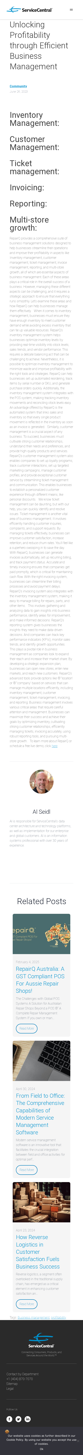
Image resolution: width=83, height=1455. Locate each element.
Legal (9, 1389)
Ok (41, 1449)
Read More (27, 1028)
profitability (58, 1317)
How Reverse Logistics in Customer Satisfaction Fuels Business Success (38, 1252)
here (54, 746)
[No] (78, 1441)
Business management (34, 1317)
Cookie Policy (14, 1439)
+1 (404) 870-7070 (19, 1379)
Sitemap (12, 1384)
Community (18, 86)
